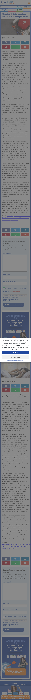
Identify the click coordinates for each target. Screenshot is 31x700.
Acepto (15, 352)
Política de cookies (12, 360)
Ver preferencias (15, 357)
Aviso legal (20, 360)
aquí (25, 345)
